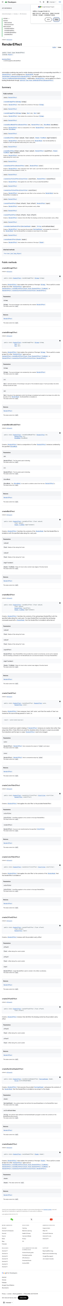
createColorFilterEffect (12, 179)
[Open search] (40, 2)
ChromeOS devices (48, 1233)
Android (4, 1228)
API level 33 (9, 1072)
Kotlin (54, 47)
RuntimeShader (26, 226)
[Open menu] (2, 2)
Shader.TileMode (40, 138)
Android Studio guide (27, 1252)
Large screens (46, 1228)
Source (4, 1236)
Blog (3, 1241)
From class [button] (12, 253)
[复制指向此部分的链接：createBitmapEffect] (18, 268)
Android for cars (47, 1236)
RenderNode (29, 74)
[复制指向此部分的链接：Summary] (12, 88)
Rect (28, 113)
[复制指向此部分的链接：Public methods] (18, 263)
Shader (19, 239)
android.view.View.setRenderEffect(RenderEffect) (36, 80)
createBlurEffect (9, 138)
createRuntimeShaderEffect (12, 226)
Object (10, 54)
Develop (16, 14)
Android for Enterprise (7, 1230)
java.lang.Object (6, 59)
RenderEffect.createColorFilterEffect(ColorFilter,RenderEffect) (24, 290)
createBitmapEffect (10, 102)
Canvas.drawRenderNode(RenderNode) (14, 78)
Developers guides (27, 1255)
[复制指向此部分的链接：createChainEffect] (17, 693)
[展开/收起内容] (9, 19)
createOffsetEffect (10, 203)
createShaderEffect (10, 239)
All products (5, 1288)
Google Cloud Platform (8, 1285)
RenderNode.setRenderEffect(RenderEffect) (16, 76)
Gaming (24, 1228)
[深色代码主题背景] (60, 276)
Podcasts (4, 1244)
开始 (56, 19)
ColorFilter (24, 179)
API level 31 (9, 39)
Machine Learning (27, 1230)
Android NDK (25, 1263)
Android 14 (5, 1259)
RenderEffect (6, 74)
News (3, 1238)
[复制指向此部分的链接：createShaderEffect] (18, 1144)
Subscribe (23, 1298)
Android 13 (5, 1261)
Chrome (4, 1280)
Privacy (24, 1238)
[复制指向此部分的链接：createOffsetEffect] (18, 918)
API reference (7, 8)
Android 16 (5, 1253)
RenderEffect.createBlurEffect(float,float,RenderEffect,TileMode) (25, 288)
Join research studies (48, 1259)
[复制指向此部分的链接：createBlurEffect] (16, 512)
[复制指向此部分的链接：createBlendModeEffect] (22, 425)
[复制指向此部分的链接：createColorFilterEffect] (21, 786)
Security (4, 1233)
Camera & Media (26, 1236)
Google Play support (48, 1256)
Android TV (45, 1238)
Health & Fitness (26, 1233)
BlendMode (47, 124)
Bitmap (19, 102)
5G (23, 1241)
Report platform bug (48, 1251)
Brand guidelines (17, 1293)
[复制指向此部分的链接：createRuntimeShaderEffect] (24, 1069)
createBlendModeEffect (11, 124)
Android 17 (5, 1251)
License (9, 1293)
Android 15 (5, 1256)
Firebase (4, 1282)
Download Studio (26, 1260)
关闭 (48, 19)
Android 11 (4, 1266)
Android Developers (6, 14)
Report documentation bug (50, 1253)
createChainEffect (10, 165)
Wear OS (45, 1230)
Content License (47, 1209)
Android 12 (5, 1264)
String (39, 226)
